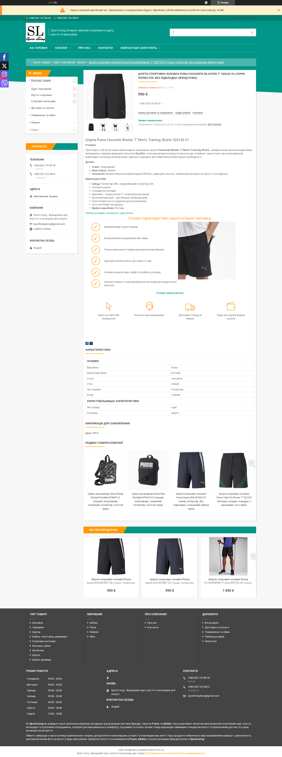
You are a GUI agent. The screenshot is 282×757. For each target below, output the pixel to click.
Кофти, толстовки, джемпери (49, 636)
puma (130, 213)
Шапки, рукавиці (41, 659)
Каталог (61, 47)
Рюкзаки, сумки (41, 645)
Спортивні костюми (43, 641)
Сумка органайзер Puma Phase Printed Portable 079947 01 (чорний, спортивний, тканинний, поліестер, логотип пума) (105, 501)
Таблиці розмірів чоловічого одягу (106, 213)
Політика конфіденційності (190, 753)
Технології (211, 641)
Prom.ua (159, 750)
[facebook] (87, 344)
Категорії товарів (41, 80)
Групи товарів (41, 62)
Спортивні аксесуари (43, 101)
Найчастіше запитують (138, 47)
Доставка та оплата (42, 107)
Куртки (36, 632)
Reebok (94, 632)
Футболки (38, 650)
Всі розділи (211, 622)
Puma (93, 627)
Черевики (38, 627)
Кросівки (37, 622)
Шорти (82, 62)
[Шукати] (252, 32)
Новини (35, 122)
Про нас (84, 47)
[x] (91, 344)
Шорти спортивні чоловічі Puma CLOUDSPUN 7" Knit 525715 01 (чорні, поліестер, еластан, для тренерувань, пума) (228, 581)
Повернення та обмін (43, 115)
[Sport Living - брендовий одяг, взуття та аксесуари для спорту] (35, 32)
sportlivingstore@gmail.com (49, 224)
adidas (93, 622)
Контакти (105, 47)
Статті (34, 129)
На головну (39, 47)
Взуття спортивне (41, 95)
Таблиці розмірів (214, 636)
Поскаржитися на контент (160, 753)
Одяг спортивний (64, 62)
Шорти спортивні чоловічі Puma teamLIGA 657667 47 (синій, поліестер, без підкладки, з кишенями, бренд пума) (191, 501)
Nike (92, 636)
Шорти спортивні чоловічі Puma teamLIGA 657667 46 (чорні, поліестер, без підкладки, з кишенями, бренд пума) (111, 581)
